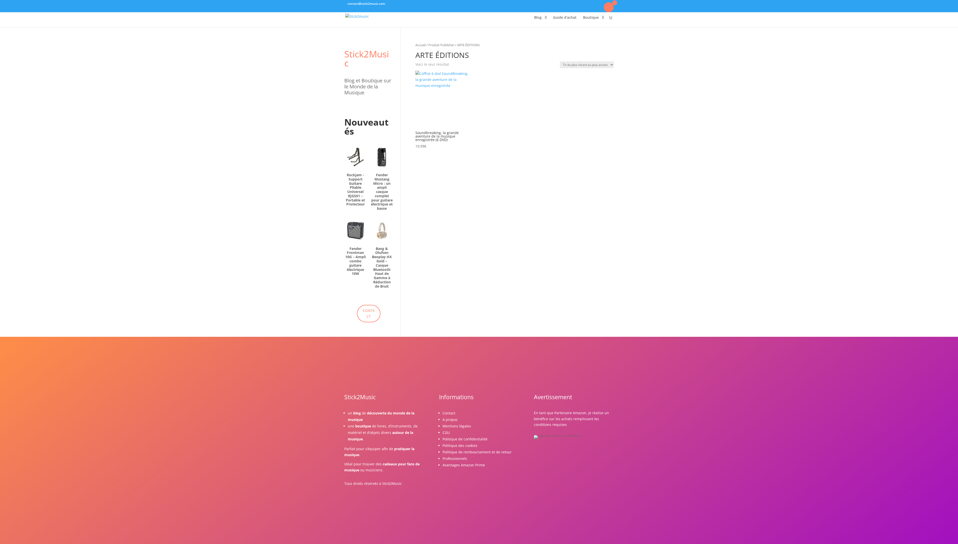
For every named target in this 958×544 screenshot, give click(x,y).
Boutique (591, 18)
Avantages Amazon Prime (464, 465)
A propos (450, 419)
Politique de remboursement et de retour (477, 452)
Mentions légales (457, 426)
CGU (446, 432)
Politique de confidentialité (465, 439)
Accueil (420, 45)
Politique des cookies (460, 445)
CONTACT (369, 313)
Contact (449, 413)
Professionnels (455, 458)
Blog (538, 18)
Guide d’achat (565, 18)
